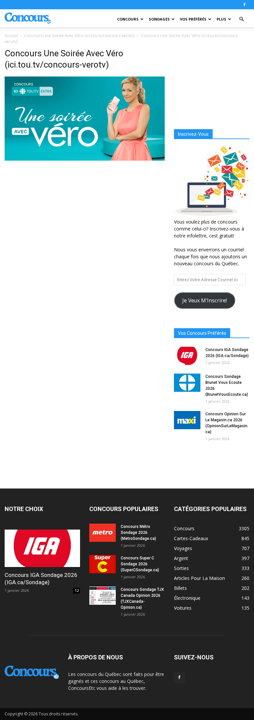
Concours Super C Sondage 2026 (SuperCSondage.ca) (140, 564)
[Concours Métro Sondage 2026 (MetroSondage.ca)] (102, 533)
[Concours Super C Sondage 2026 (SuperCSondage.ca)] (102, 564)
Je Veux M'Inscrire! (204, 300)
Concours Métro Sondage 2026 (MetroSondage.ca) (138, 532)
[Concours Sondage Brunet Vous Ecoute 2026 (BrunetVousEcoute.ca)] (187, 383)
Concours (128, 19)
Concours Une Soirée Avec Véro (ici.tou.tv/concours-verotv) (79, 35)
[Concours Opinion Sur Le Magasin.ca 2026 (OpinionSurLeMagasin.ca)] (187, 420)
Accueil (11, 35)
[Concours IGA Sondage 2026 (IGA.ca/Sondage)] (187, 356)
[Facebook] (244, 4)
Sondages (159, 19)
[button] (241, 19)
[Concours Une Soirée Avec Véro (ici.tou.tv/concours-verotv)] (85, 159)
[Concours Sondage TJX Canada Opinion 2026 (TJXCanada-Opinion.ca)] (102, 596)
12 (77, 590)
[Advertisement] (212, 81)
